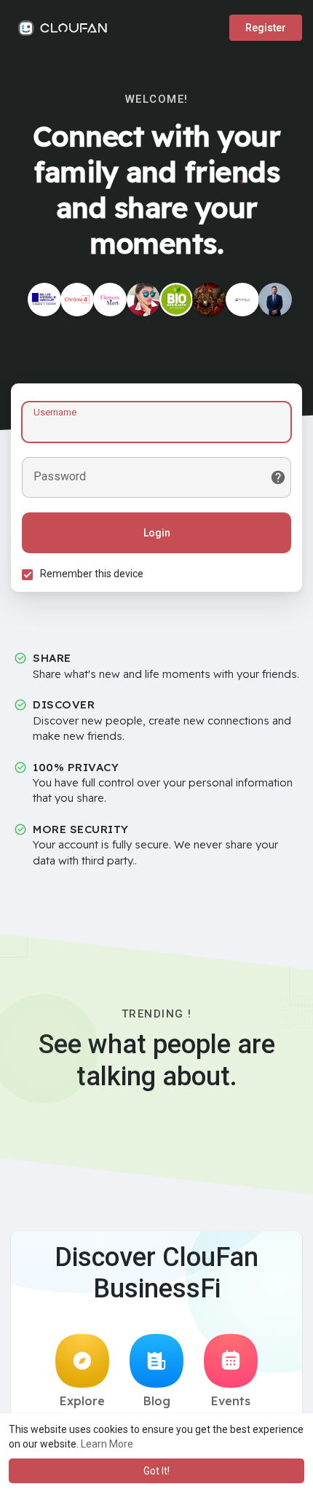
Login (156, 533)
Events (230, 1401)
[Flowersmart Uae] (110, 299)
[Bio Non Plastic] (176, 299)
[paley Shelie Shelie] (209, 299)
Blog (156, 1401)
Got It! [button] (156, 1471)
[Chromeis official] (77, 299)
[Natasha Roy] (143, 299)
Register (265, 28)
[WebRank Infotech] (242, 299)
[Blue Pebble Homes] (44, 299)
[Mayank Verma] (275, 299)
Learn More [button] (107, 1444)
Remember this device (91, 573)
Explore (82, 1401)
